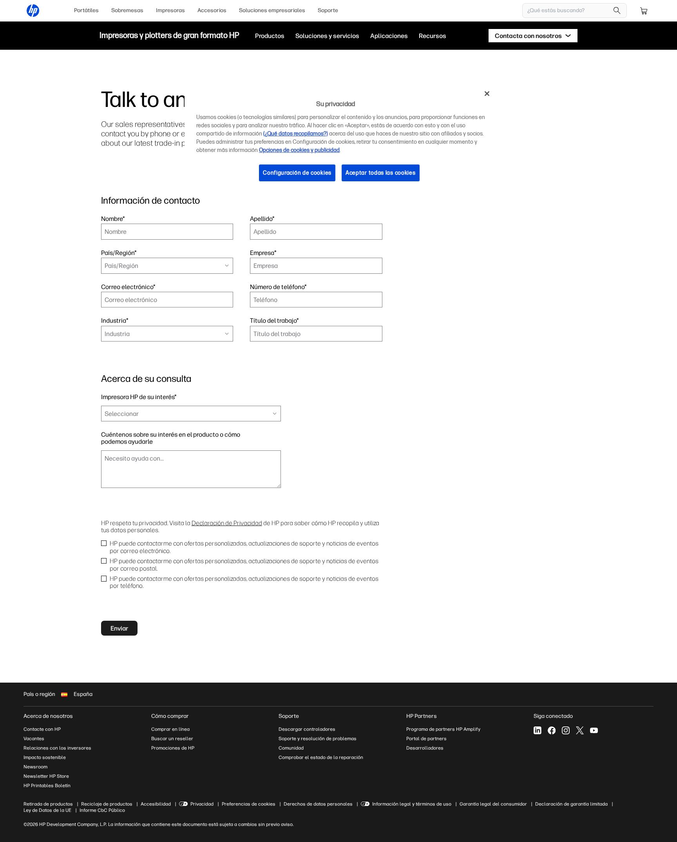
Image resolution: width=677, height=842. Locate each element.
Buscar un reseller (172, 738)
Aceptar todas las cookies (381, 173)
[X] (580, 730)
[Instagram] (566, 730)
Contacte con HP (42, 729)
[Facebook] (552, 730)
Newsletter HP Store (46, 776)
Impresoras (170, 10)
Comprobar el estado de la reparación (321, 757)
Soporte (328, 10)
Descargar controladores (307, 729)
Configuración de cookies (297, 173)
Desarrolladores (424, 748)
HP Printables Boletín (47, 785)
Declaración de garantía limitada (571, 804)
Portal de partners (426, 738)
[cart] (644, 10)
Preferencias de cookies (248, 804)
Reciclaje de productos (106, 804)
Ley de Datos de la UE (47, 810)
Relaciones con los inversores (57, 748)
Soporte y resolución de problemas (318, 738)
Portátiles (86, 10)
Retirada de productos (48, 804)
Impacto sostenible (45, 757)
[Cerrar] (487, 93)
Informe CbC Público (102, 810)
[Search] (617, 10)
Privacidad (202, 804)
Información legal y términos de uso (411, 804)
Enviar (119, 628)
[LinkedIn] (537, 730)
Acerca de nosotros (48, 716)
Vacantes (34, 738)
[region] (341, 139)
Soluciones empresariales (272, 10)
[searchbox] (568, 10)
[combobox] (167, 265)
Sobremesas (127, 10)
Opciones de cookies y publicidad (299, 150)
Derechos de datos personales (318, 804)
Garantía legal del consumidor (493, 804)
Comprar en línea (170, 729)
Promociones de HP (172, 748)
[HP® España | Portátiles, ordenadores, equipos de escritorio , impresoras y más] (33, 10)
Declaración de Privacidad (227, 523)
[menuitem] (86, 10)
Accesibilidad (156, 804)
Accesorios (211, 10)
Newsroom (35, 767)
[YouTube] (594, 730)
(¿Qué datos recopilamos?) (295, 133)
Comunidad (291, 748)
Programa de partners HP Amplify (443, 729)
